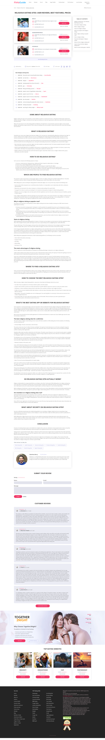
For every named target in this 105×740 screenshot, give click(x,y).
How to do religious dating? (80, 28)
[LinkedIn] (64, 67)
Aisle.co (37, 94)
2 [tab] (90, 630)
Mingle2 (34, 711)
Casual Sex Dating (36, 699)
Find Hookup (70, 2)
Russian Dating (49, 695)
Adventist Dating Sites (39, 445)
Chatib (47, 713)
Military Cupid (40, 107)
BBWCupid (34, 721)
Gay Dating (48, 697)
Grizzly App (29, 86)
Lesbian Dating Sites (36, 705)
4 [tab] (90, 633)
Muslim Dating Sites (28, 448)
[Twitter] (67, 67)
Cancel (24, 496)
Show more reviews (42, 606)
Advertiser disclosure (18, 705)
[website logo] (23, 22)
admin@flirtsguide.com (68, 696)
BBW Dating (34, 701)
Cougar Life (34, 715)
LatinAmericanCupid (50, 719)
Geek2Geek (47, 102)
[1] (18, 477)
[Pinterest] (70, 67)
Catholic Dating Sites (61, 445)
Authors (15, 699)
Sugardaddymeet (49, 715)
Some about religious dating (80, 24)
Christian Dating (35, 697)
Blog (46, 2)
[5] (24, 477)
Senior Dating (35, 707)
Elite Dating (48, 699)
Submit (18, 496)
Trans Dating (49, 701)
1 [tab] (90, 628)
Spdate (33, 717)
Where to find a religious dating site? (81, 42)
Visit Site (64, 23)
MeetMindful (44, 96)
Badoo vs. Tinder (17, 723)
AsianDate (48, 717)
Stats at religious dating (79, 37)
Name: (15, 480)
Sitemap (15, 711)
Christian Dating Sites (50, 445)
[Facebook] (61, 67)
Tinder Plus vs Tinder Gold (19, 719)
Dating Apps (34, 693)
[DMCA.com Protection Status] (67, 719)
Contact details (17, 701)
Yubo (42, 83)
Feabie (33, 713)
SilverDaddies (35, 709)
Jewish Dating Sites (28, 445)
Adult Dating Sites (50, 703)
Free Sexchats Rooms (50, 707)
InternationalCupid (50, 721)
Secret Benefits (47, 75)
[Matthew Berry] (21, 459)
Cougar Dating (35, 703)
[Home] (20, 2)
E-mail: (45, 480)
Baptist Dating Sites (38, 448)
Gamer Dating (49, 705)
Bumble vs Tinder (17, 715)
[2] (20, 477)
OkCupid (38, 88)
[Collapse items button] (42, 59)
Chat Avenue (33, 77)
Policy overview (17, 707)
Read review (23, 674)
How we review (17, 703)
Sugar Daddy (52, 2)
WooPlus (33, 99)
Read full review (64, 26)
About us (16, 697)
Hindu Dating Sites (18, 445)
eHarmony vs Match (18, 717)
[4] (22, 477)
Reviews (35, 2)
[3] (21, 477)
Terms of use (16, 709)
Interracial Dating (36, 695)
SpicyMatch (31, 80)
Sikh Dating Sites (18, 448)
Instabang (35, 104)
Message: (16, 486)
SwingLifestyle (49, 711)
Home (30, 2)
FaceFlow (34, 719)
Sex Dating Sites (49, 693)
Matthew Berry (33, 454)
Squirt (44, 91)
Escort (41, 2)
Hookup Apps (61, 2)
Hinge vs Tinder (17, 721)
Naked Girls (87, 2)
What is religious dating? (79, 26)
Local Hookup (79, 2)
